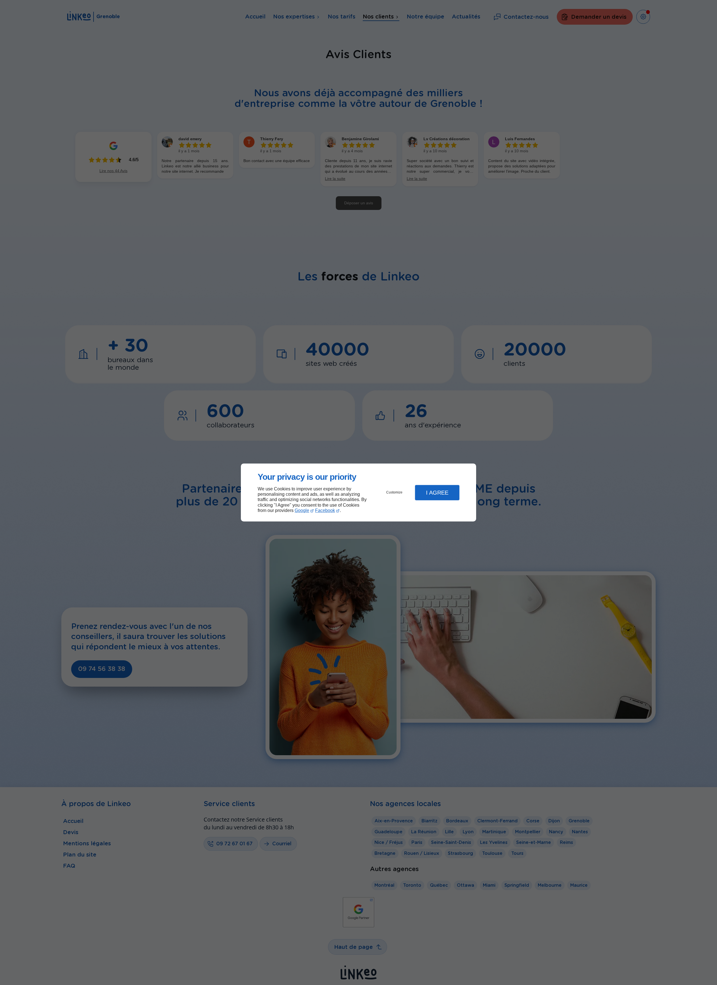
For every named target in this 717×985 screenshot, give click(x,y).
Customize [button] (394, 492)
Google (302, 510)
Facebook (325, 510)
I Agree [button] (437, 493)
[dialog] (358, 492)
